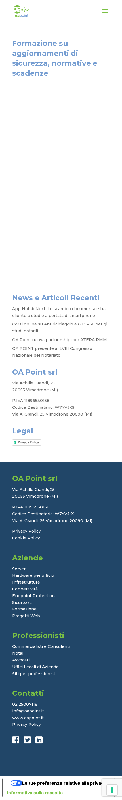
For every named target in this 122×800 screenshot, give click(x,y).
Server (19, 568)
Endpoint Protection (33, 595)
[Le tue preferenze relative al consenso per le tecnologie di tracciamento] (112, 790)
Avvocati (21, 660)
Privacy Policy (28, 442)
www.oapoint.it (28, 717)
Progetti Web (26, 615)
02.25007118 (24, 704)
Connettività (25, 589)
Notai (17, 653)
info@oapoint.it (28, 711)
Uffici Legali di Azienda (35, 666)
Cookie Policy (26, 538)
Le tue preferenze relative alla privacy (64, 783)
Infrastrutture (26, 582)
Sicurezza (22, 602)
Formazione (24, 609)
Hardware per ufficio (33, 575)
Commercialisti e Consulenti (41, 646)
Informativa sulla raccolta (35, 792)
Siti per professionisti (34, 673)
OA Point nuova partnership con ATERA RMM (59, 339)
